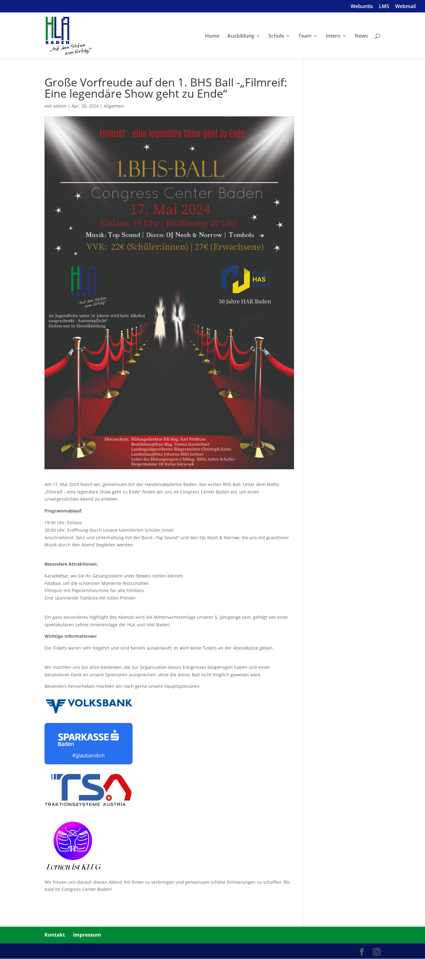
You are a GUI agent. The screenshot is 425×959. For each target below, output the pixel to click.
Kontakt (54, 934)
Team (304, 36)
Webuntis (362, 7)
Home (212, 36)
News (361, 36)
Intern (333, 36)
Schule (276, 36)
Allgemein (114, 106)
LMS (384, 7)
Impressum (87, 934)
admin (60, 106)
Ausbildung (240, 36)
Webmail (405, 7)
